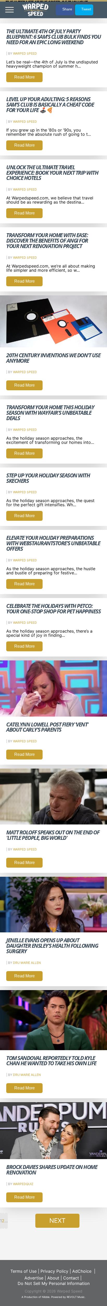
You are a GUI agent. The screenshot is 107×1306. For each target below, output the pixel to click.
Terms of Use (23, 1271)
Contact (71, 1278)
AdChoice (81, 1271)
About (53, 1278)
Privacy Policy (54, 1271)
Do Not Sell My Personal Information (54, 1283)
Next (57, 1220)
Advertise (33, 1278)
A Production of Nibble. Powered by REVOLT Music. (53, 1297)
